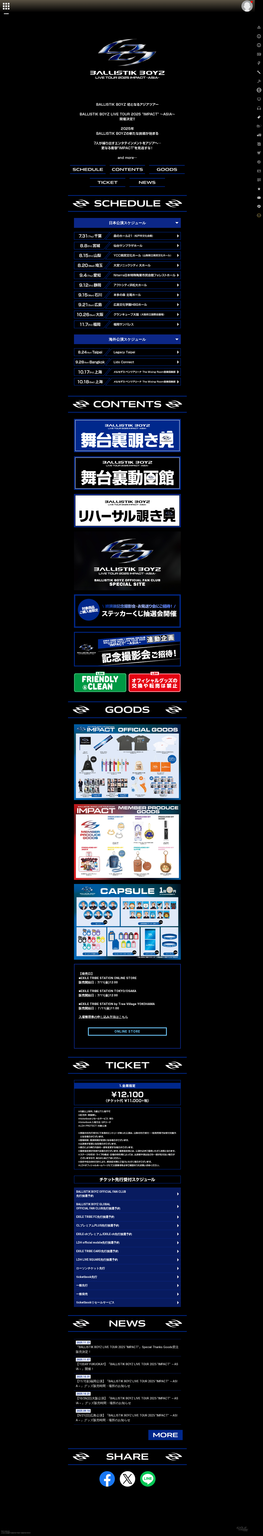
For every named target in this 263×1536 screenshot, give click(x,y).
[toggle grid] (6, 6)
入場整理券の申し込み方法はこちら (103, 1017)
